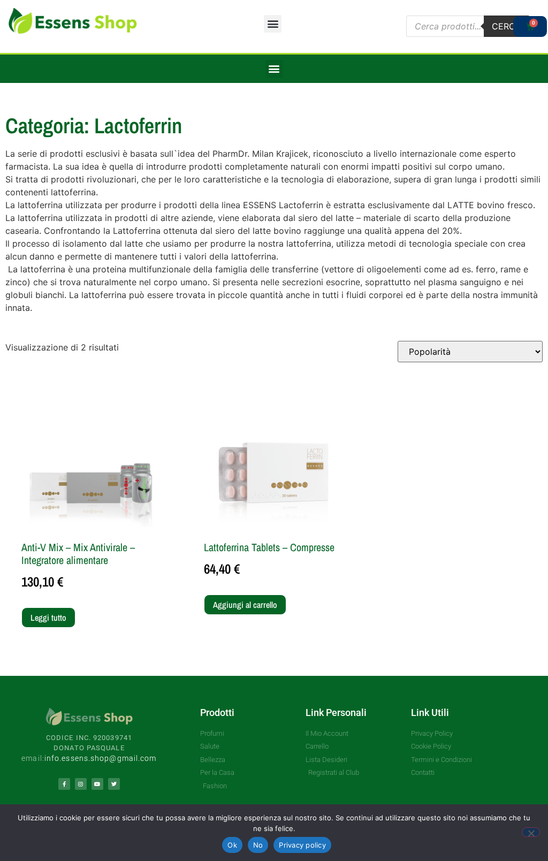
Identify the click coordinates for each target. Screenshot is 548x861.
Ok (232, 845)
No (258, 845)
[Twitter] (114, 784)
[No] (531, 832)
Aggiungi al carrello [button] (245, 605)
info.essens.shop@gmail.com (100, 758)
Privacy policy (302, 845)
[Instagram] (81, 784)
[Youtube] (97, 784)
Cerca (506, 26)
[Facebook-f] (64, 784)
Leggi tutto (48, 617)
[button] (272, 24)
